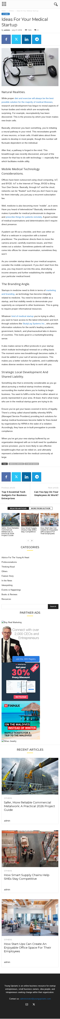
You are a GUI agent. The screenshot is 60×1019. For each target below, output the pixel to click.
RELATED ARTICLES (18, 508)
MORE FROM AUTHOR (40, 508)
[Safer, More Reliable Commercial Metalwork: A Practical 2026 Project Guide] (11, 519)
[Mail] (26, 1005)
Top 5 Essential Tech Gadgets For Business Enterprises (14, 495)
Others (11, 11)
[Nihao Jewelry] (30, 741)
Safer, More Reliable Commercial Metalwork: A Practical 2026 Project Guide (10, 531)
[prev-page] (28, 540)
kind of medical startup (23, 316)
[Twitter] (16, 39)
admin (7, 30)
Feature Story (8, 576)
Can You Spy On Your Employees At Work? (46, 493)
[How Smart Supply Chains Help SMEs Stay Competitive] (30, 519)
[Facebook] (6, 39)
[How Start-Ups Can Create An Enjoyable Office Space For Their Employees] (49, 519)
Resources (6, 599)
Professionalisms (9, 562)
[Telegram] (36, 39)
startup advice (32, 464)
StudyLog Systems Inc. (34, 323)
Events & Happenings (11, 590)
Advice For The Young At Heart (15, 557)
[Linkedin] (26, 39)
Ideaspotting (7, 585)
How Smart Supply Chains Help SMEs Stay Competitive (29, 530)
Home (4, 11)
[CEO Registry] (30, 643)
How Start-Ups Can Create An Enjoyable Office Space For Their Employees (49, 531)
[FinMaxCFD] (30, 720)
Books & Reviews (9, 594)
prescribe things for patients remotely (24, 217)
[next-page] (31, 540)
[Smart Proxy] (30, 681)
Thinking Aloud (8, 567)
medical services (16, 464)
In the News (7, 580)
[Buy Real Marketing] (30, 622)
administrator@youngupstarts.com (35, 999)
